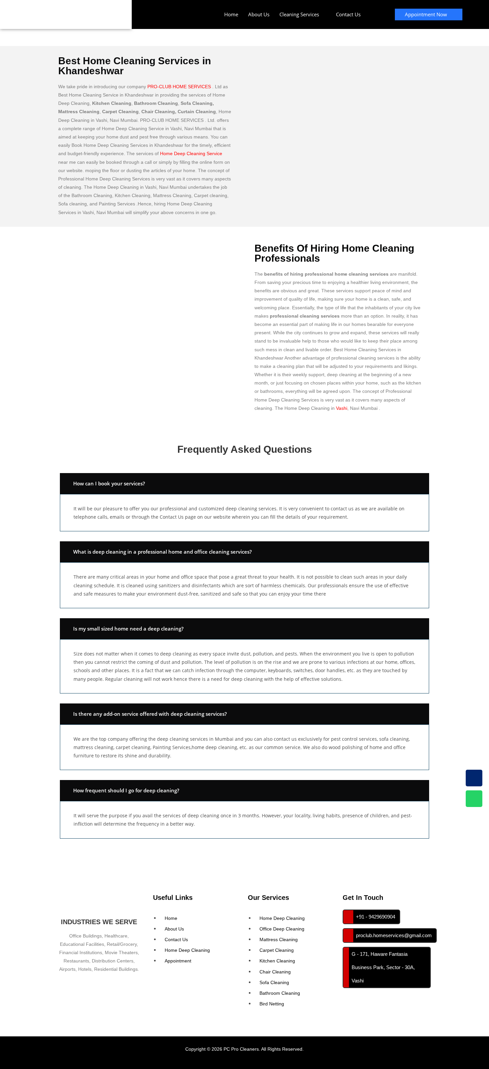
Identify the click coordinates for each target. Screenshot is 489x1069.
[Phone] (474, 778)
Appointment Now (426, 14)
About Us (258, 14)
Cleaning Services (299, 14)
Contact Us (348, 14)
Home (231, 14)
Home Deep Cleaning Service (191, 153)
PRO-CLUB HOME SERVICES (179, 86)
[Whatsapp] (474, 798)
